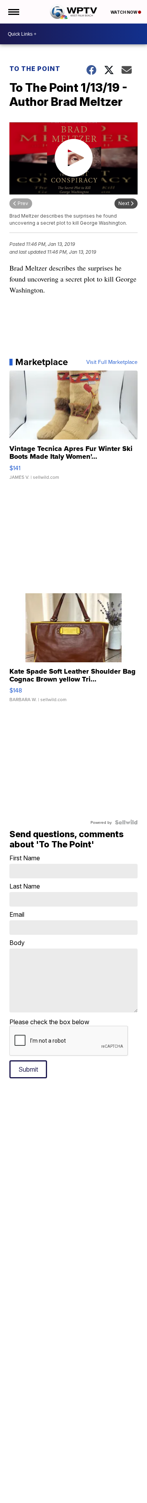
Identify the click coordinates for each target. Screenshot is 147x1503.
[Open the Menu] (13, 12)
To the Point (34, 69)
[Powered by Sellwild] (126, 822)
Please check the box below (49, 1022)
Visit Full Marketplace (112, 362)
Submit (28, 1069)
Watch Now (124, 12)
